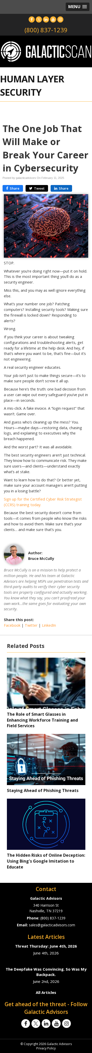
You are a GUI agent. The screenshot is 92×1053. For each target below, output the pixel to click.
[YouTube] (53, 19)
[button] (77, 7)
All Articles (46, 992)
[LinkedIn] (46, 19)
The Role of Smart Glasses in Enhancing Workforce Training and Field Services (42, 720)
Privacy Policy (46, 1048)
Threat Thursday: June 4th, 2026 (46, 946)
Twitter (31, 625)
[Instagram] (60, 19)
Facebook (12, 625)
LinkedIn (49, 625)
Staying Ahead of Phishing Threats (42, 790)
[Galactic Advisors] (46, 51)
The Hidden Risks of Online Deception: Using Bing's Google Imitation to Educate (46, 861)
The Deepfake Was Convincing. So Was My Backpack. (46, 972)
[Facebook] (31, 19)
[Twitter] (38, 19)
